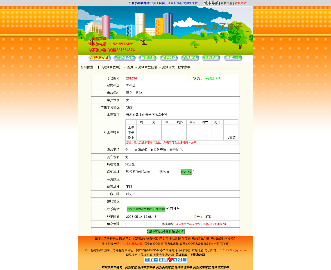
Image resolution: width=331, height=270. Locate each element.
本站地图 (198, 250)
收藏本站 (241, 3)
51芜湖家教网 (109, 67)
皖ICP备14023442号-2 (151, 250)
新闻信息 (185, 238)
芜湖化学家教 (202, 267)
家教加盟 (226, 3)
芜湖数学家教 (146, 267)
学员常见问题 (169, 238)
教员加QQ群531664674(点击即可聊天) (204, 243)
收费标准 (152, 238)
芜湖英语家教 (165, 267)
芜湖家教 (146, 254)
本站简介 (230, 238)
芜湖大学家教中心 (107, 238)
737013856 (171, 243)
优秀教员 (139, 238)
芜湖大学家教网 (163, 254)
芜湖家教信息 (147, 67)
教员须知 (217, 238)
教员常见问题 (201, 238)
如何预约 (173, 209)
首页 (130, 67)
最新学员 (126, 238)
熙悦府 (131, 171)
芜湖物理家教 (183, 267)
